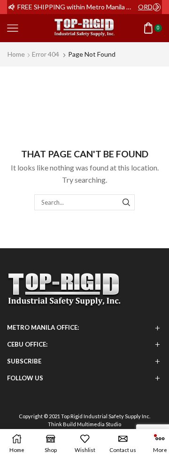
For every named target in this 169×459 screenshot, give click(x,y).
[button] (11, 7)
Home (16, 54)
